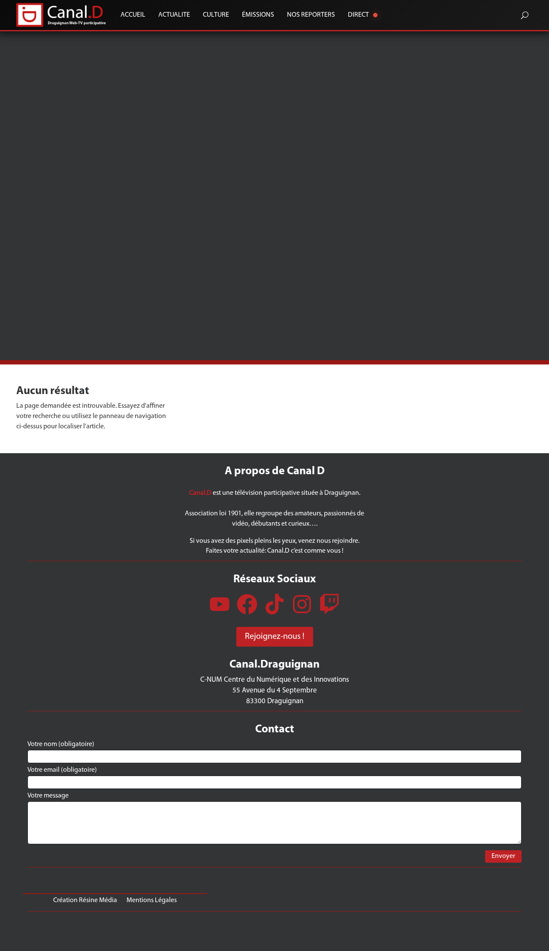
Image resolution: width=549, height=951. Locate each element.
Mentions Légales (152, 900)
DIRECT (358, 15)
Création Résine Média (85, 900)
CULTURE (216, 15)
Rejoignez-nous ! (275, 636)
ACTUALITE (174, 15)
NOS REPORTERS (311, 15)
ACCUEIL (133, 15)
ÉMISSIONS (258, 15)
